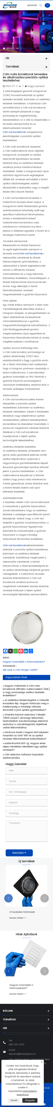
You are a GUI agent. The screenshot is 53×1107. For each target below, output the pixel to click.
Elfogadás (30, 1100)
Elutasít (14, 1100)
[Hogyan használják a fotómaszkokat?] (26, 959)
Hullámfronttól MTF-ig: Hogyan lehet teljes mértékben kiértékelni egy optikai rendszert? (25, 747)
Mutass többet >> (17, 918)
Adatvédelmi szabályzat (27, 1093)
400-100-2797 (16, 1044)
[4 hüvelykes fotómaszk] (26, 886)
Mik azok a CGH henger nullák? (20, 670)
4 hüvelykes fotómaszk (22, 912)
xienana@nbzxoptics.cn (22, 1054)
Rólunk (8, 1011)
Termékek (9, 1019)
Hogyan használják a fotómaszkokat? (24, 662)
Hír (17, 48)
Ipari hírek (27, 48)
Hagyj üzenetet (36, 86)
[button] (8, 898)
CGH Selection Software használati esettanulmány (23, 756)
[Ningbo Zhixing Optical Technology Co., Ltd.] (12, 5)
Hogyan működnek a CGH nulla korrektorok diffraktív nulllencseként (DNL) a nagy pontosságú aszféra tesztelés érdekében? (26, 690)
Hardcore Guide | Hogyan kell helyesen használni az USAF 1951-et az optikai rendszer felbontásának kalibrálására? (25, 736)
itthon (9, 48)
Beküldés (19, 853)
